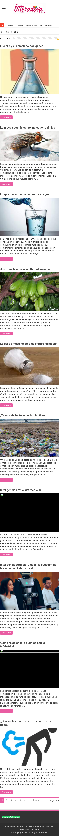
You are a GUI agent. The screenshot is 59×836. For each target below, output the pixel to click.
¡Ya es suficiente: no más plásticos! (23, 415)
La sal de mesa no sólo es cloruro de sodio (28, 343)
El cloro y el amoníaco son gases (21, 46)
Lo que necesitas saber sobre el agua (24, 194)
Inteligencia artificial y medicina (21, 490)
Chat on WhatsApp (11, 817)
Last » (36, 800)
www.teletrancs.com (29, 829)
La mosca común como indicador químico (27, 127)
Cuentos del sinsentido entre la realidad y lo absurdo (29, 26)
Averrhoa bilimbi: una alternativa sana (25, 269)
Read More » (6, 117)
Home (5, 32)
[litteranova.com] (29, 8)
